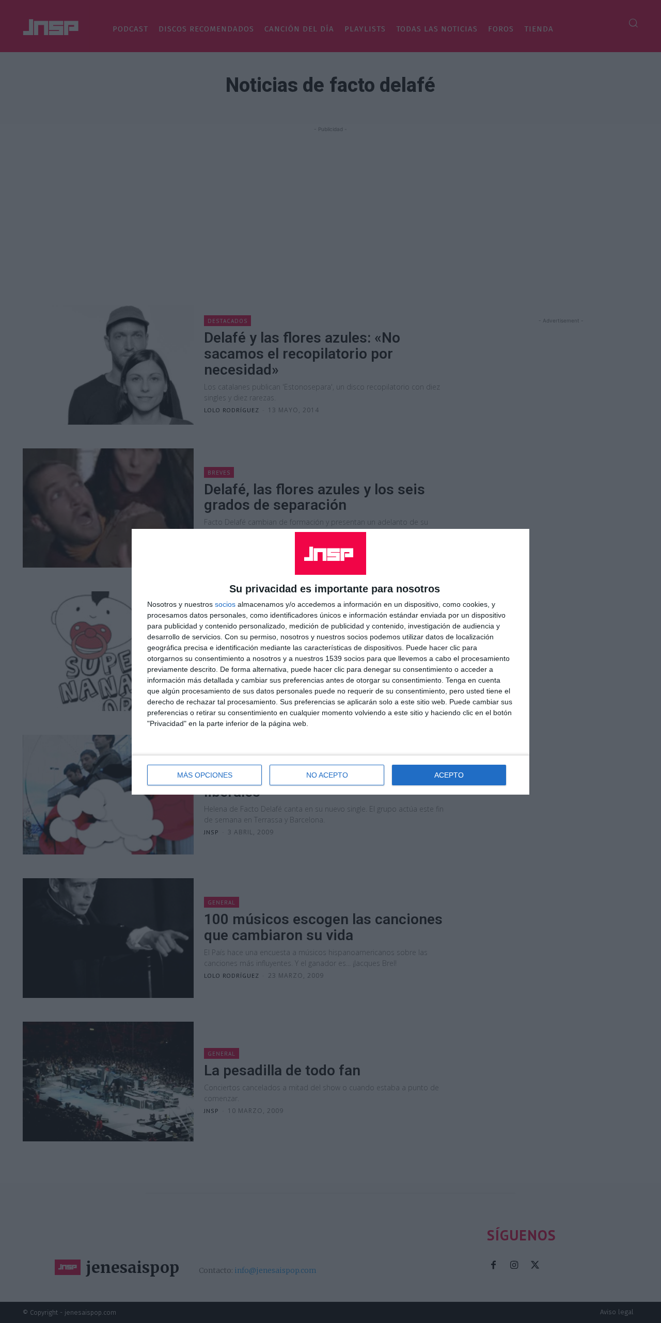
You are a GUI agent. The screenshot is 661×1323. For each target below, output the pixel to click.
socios (225, 604)
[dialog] (330, 662)
